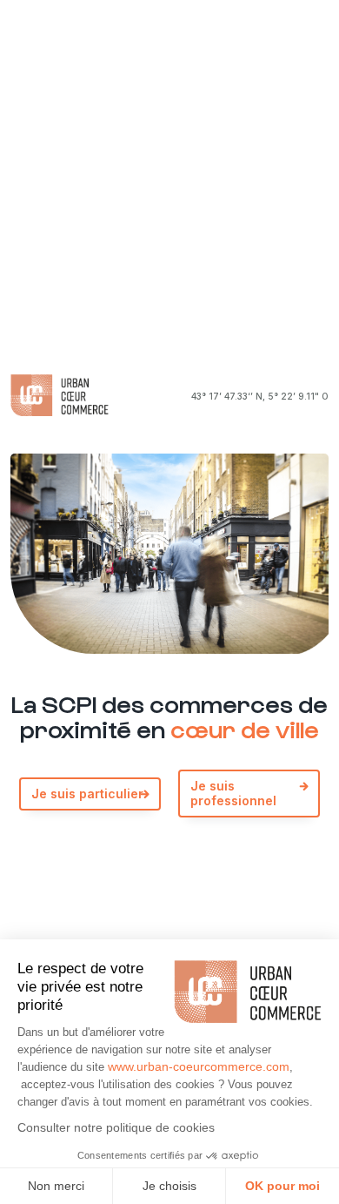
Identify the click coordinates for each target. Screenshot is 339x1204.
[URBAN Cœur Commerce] (59, 396)
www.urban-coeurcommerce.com (198, 1066)
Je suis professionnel (233, 793)
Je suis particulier (87, 793)
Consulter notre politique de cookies (116, 1127)
